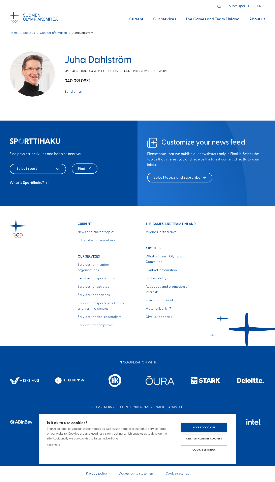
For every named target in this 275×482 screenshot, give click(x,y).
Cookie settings (204, 450)
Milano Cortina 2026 (161, 232)
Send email (73, 92)
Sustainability (156, 278)
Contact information (53, 33)
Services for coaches (94, 295)
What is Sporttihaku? (30, 183)
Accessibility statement (136, 473)
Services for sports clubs (96, 278)
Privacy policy (97, 473)
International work (160, 300)
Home (14, 33)
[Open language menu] (261, 6)
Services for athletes (93, 286)
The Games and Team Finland (213, 19)
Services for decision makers (99, 317)
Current (136, 19)
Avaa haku (219, 6)
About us (257, 19)
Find (82, 169)
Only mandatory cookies (204, 438)
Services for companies (96, 325)
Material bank (157, 308)
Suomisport (239, 6)
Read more (53, 444)
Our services (164, 19)
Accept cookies (204, 427)
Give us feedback (159, 317)
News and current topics (96, 232)
